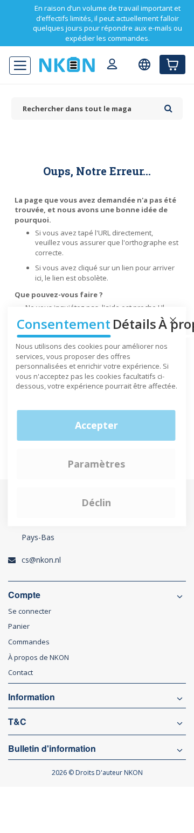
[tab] (97, 535)
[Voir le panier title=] (172, 64)
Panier (19, 626)
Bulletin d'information (52, 748)
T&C (17, 722)
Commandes (29, 642)
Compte (24, 595)
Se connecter (29, 611)
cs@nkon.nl (41, 560)
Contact (20, 672)
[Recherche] (168, 105)
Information (31, 697)
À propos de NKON (38, 657)
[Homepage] (67, 64)
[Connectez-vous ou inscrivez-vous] (112, 65)
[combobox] (85, 108)
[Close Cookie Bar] (173, 320)
